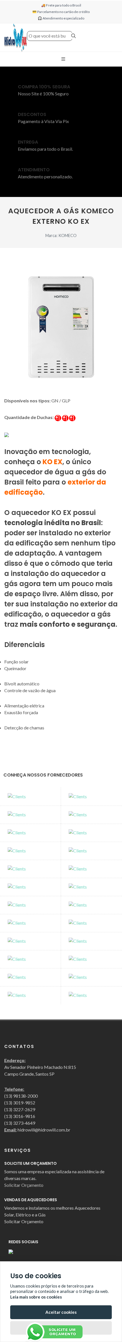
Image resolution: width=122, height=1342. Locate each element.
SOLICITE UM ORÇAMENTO (30, 1163)
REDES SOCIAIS (23, 1242)
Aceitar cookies (61, 1312)
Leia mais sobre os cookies (36, 1296)
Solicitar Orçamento (23, 1185)
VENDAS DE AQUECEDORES (30, 1200)
